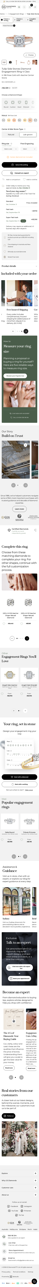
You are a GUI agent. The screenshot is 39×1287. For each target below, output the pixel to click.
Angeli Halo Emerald (29, 685)
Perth (30, 1229)
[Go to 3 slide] (21, 331)
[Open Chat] (34, 1281)
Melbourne (14, 1229)
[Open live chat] (19, 7)
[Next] (26, 331)
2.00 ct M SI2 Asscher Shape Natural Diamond (10, 615)
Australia (5, 1229)
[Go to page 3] (20, 638)
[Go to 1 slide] (17, 331)
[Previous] (13, 331)
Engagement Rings (17, 14)
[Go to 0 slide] (17, 485)
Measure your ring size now (15, 376)
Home (2, 14)
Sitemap (30, 1272)
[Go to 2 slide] (19, 331)
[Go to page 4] (22, 638)
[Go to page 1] (18, 710)
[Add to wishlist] (4, 623)
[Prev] (11, 1077)
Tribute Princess (29, 832)
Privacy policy (6, 1272)
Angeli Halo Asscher (9, 685)
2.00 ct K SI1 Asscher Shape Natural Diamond (28, 615)
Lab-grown (28, 135)
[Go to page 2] (18, 638)
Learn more (19, 509)
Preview (31, 55)
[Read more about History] (25, 445)
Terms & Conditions (19, 1272)
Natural (11, 135)
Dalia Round (9, 832)
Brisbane (22, 1229)
